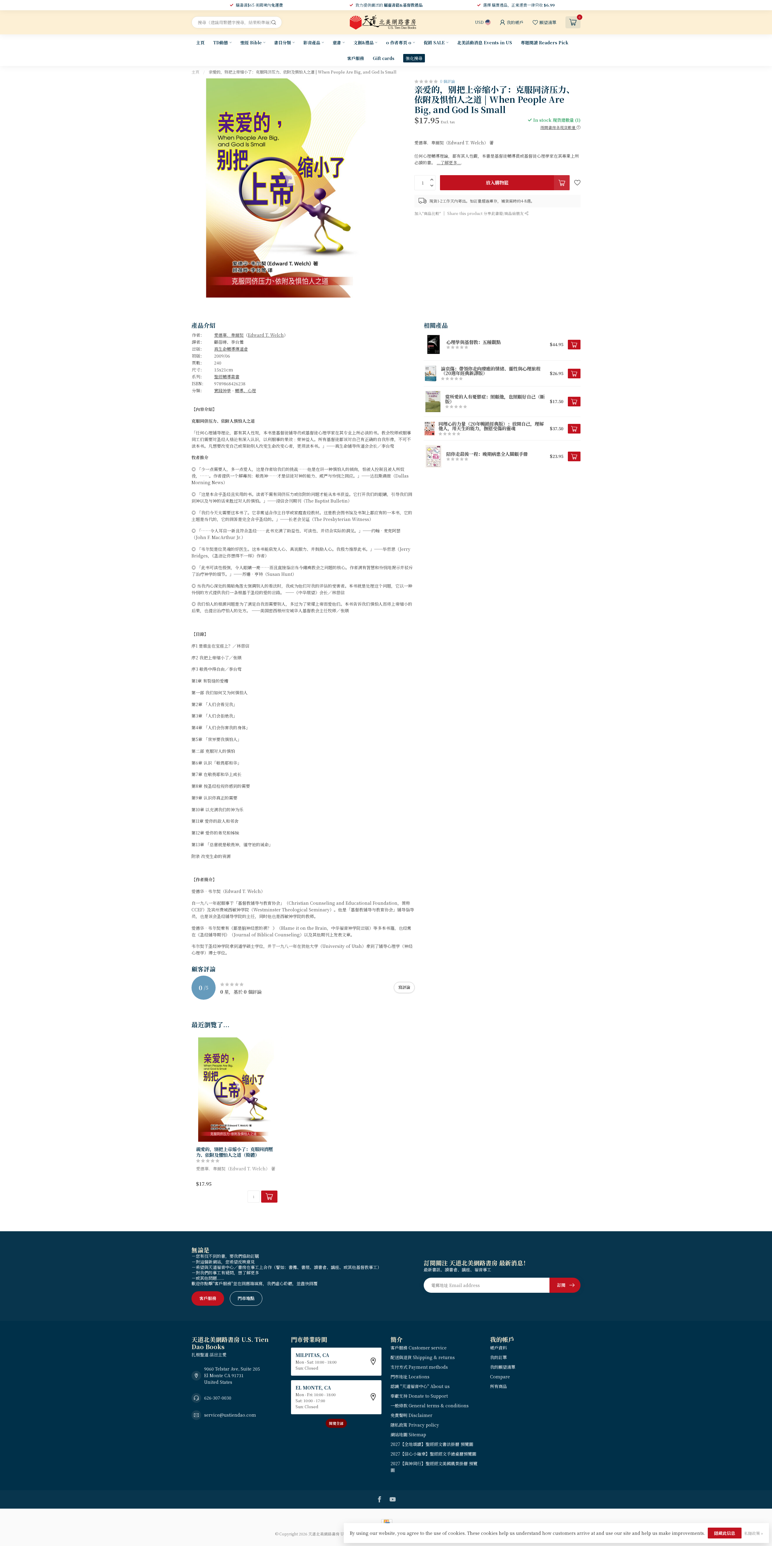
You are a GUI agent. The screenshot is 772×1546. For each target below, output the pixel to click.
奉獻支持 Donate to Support (419, 1396)
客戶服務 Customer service (419, 1348)
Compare (500, 1377)
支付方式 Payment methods (419, 1367)
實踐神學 (222, 390)
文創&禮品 (363, 42)
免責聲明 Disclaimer (411, 1415)
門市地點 (246, 1298)
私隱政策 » (753, 1533)
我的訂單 (498, 1357)
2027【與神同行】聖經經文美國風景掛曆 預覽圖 (434, 1466)
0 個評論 (447, 81)
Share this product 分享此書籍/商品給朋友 (486, 213)
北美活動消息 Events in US (484, 42)
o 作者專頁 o (398, 42)
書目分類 (282, 42)
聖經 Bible (251, 42)
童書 (337, 42)
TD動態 (220, 42)
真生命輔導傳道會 (231, 349)
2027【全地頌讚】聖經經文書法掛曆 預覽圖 (432, 1444)
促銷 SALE (434, 42)
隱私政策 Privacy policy (415, 1425)
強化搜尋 (414, 58)
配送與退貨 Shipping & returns (423, 1357)
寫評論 (404, 987)
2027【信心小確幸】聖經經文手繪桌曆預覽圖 (433, 1454)
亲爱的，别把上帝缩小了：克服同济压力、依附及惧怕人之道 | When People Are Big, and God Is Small (303, 72)
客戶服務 (355, 58)
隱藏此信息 (724, 1533)
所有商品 (498, 1386)
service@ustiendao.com (230, 1415)
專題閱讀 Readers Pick (544, 42)
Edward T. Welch (266, 335)
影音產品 (311, 42)
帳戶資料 (498, 1348)
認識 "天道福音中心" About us (420, 1386)
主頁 (200, 42)
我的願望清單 (502, 1367)
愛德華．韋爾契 (229, 335)
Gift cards (383, 58)
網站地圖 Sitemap (408, 1434)
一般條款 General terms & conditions (430, 1405)
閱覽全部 (336, 1423)
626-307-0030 (217, 1398)
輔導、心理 (245, 390)
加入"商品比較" (427, 213)
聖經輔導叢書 (226, 377)
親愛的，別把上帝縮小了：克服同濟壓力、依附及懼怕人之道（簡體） (234, 1151)
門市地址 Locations (410, 1377)
